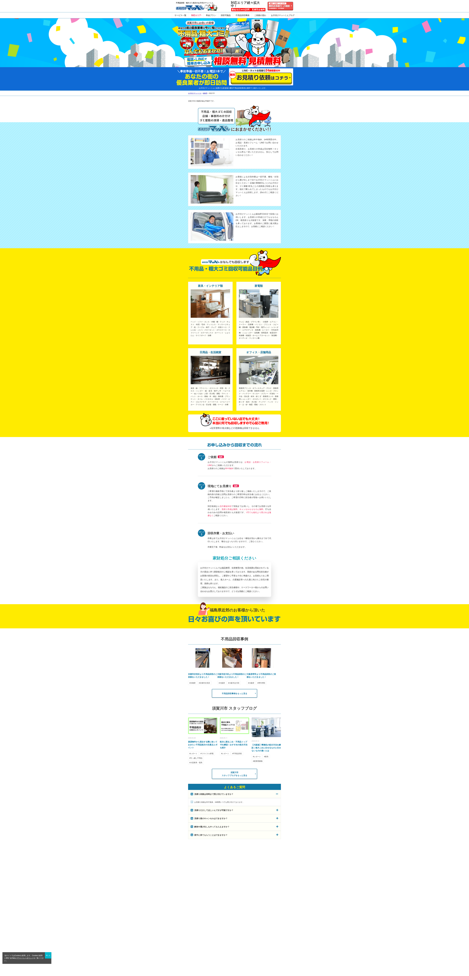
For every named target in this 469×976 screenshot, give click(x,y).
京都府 (193, 683)
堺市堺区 (261, 683)
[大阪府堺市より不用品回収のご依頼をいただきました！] (261, 666)
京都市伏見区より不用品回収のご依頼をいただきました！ (202, 675)
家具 (266, 756)
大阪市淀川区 (234, 683)
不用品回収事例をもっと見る (234, 693)
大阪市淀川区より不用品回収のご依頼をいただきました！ (232, 675)
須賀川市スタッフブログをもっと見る (234, 774)
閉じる (48, 955)
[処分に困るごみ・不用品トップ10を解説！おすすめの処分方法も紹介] (234, 725)
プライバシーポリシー (24, 958)
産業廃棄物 (258, 761)
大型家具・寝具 (196, 762)
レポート (193, 753)
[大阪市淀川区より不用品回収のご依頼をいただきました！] (232, 666)
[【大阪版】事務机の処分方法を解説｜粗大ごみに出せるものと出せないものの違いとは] (266, 727)
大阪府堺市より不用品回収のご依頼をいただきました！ (261, 675)
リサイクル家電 (207, 753)
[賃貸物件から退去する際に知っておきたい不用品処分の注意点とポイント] (202, 725)
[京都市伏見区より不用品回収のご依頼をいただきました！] (202, 666)
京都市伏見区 (205, 683)
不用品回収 (237, 753)
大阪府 (222, 683)
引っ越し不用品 (196, 758)
